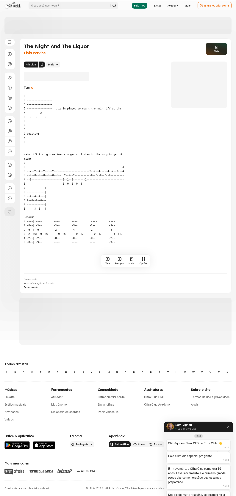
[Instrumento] (9, 77)
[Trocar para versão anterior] (9, 198)
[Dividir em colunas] (9, 64)
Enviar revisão (31, 287)
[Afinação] (9, 107)
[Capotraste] (9, 97)
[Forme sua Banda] (40, 471)
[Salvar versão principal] (42, 65)
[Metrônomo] (9, 174)
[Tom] (9, 87)
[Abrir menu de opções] (9, 42)
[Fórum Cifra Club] (14, 472)
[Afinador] (9, 164)
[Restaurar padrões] (9, 211)
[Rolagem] (9, 54)
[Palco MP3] (87, 471)
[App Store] (44, 445)
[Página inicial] (12, 5)
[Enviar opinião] (9, 188)
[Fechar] (228, 427)
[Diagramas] (9, 131)
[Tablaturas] (9, 121)
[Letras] (64, 471)
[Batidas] (9, 151)
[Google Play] (17, 445)
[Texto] (9, 141)
